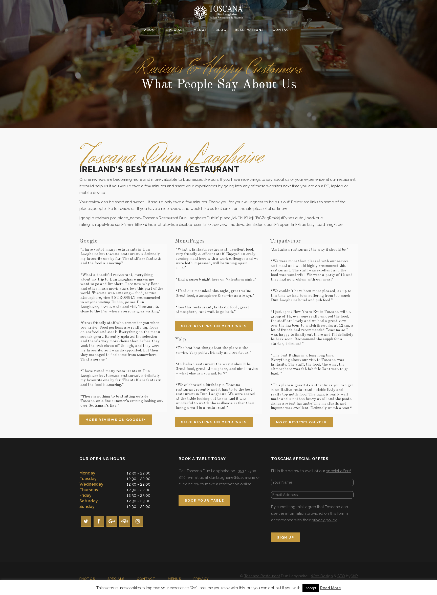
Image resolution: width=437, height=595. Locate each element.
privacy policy (324, 520)
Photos (87, 579)
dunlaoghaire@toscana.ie (232, 477)
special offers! (338, 471)
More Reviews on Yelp (301, 422)
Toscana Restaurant (262, 576)
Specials (115, 579)
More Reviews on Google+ (115, 420)
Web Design (322, 576)
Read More (330, 588)
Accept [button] (310, 588)
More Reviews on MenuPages (214, 326)
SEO (341, 576)
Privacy (201, 579)
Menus (174, 579)
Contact (146, 579)
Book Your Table (204, 500)
